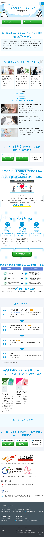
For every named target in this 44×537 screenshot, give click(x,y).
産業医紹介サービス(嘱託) (5, 507)
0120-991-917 (22, 527)
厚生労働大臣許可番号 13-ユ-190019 (29, 495)
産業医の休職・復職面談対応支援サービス (8, 511)
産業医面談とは (9, 518)
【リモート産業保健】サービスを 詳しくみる (22, 254)
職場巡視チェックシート (29, 518)
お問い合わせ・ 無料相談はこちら (7, 158)
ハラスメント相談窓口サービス (19, 509)
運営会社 (2, 527)
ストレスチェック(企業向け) (15, 507)
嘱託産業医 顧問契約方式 (20, 511)
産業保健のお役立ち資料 (19, 516)
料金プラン (41, 511)
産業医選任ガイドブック (20, 518)
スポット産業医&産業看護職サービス (32, 511)
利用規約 (2, 530)
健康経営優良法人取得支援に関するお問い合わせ (33, 528)
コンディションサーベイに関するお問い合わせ (22, 532)
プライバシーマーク (26, 490)
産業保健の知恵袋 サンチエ (6, 516)
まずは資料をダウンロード (32, 22)
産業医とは (3, 518)
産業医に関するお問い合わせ (20, 528)
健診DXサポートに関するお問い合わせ (37, 532)
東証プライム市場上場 (25, 484)
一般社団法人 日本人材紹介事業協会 (19, 496)
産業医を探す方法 (4, 520)
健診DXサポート (28, 509)
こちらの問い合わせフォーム (16, 312)
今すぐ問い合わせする (12, 22)
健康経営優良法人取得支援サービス (7, 509)
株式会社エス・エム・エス (17, 484)
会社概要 (2, 528)
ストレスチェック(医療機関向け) (27, 507)
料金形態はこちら (7, 245)
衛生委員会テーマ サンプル (20, 520)
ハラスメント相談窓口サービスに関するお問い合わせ (23, 530)
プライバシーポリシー (7, 528)
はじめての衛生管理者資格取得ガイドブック (33, 520)
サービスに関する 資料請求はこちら (22, 158)
